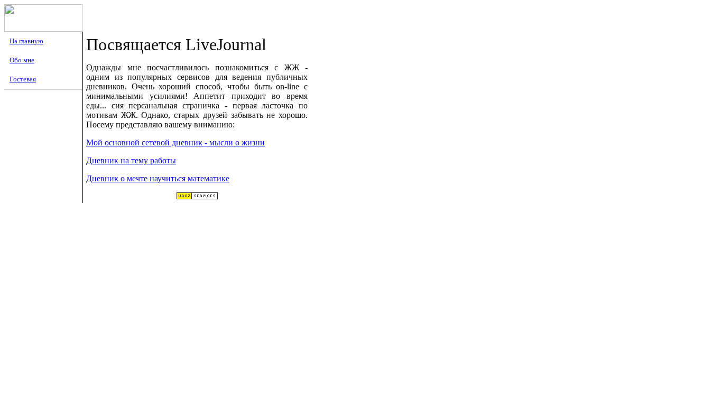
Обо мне (22, 60)
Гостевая (23, 79)
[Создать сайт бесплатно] (197, 196)
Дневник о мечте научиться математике (157, 178)
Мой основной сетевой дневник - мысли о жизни (175, 142)
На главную (26, 41)
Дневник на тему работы (131, 160)
